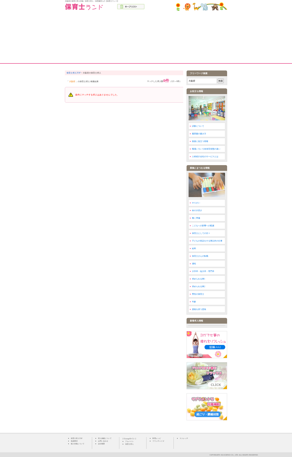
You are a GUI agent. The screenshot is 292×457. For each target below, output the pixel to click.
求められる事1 (198, 279)
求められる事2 (198, 286)
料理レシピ (156, 438)
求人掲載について (105, 438)
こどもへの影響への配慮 (203, 225)
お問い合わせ (103, 441)
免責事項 (74, 441)
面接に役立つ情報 (200, 141)
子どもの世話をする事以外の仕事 (207, 241)
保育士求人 (129, 444)
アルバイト (129, 441)
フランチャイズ (158, 441)
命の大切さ (197, 210)
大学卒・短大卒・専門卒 (203, 271)
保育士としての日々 (201, 233)
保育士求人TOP (76, 438)
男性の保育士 (198, 294)
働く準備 (196, 218)
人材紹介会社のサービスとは (205, 156)
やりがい (196, 203)
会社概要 (101, 444)
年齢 (194, 301)
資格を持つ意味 (199, 309)
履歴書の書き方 (199, 134)
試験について (198, 126)
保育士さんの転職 (200, 256)
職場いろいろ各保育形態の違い (206, 149)
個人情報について (77, 444)
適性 (194, 263)
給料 (194, 248)
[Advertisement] (146, 38)
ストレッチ (184, 438)
